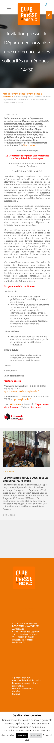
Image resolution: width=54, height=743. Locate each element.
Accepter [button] (22, 735)
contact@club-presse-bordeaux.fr (23, 641)
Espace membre (46, 5)
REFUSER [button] (35, 735)
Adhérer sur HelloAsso (49, 15)
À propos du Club (21, 677)
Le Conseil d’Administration (26, 680)
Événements (18, 93)
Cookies (16, 691)
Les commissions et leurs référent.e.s (25, 684)
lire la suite (29, 145)
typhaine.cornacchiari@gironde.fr (22, 391)
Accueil (6, 93)
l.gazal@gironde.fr (22, 399)
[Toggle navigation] (9, 7)
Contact (16, 694)
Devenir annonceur (22, 688)
